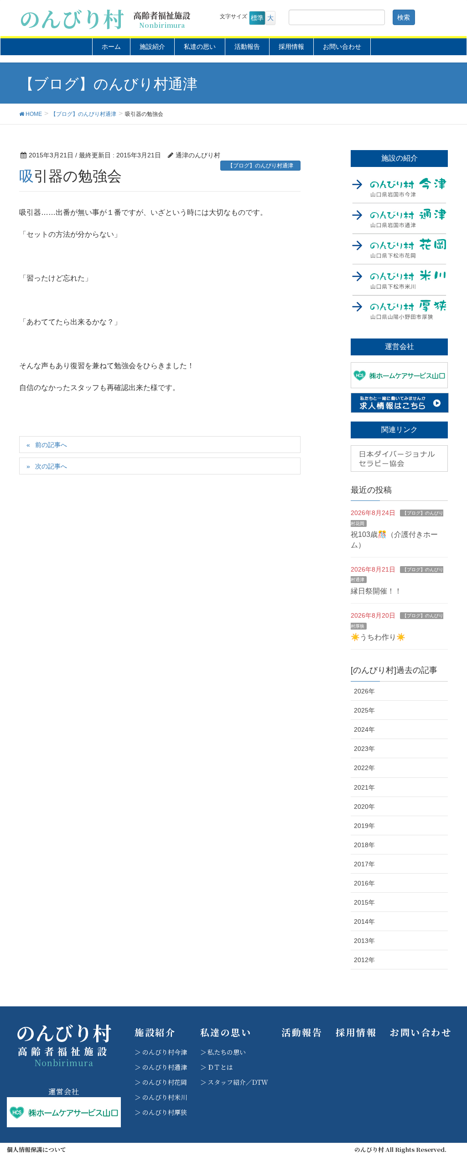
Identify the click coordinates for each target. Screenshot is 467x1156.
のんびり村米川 (164, 1097)
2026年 (364, 691)
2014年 (364, 921)
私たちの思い (227, 1052)
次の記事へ (51, 466)
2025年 (364, 710)
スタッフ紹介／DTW (238, 1082)
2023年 (364, 748)
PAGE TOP (447, 1113)
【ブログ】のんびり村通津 (260, 165)
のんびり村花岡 (164, 1082)
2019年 (364, 825)
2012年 (364, 959)
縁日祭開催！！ (376, 591)
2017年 (364, 864)
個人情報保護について (36, 1150)
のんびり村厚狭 (164, 1112)
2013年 (364, 940)
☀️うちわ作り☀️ (378, 637)
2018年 (364, 845)
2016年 (364, 883)
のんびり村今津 (164, 1052)
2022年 (364, 767)
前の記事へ (51, 444)
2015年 (364, 902)
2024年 (364, 729)
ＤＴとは (220, 1067)
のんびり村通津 (164, 1067)
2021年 (364, 787)
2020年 (364, 806)
